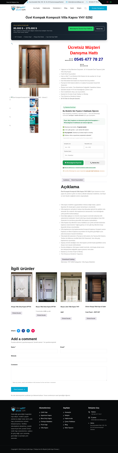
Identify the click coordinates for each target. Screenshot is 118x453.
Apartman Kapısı (46, 415)
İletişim (79, 8)
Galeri (72, 8)
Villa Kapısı (44, 428)
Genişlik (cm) (67, 143)
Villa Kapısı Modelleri (88, 262)
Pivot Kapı (44, 424)
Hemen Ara (99, 28)
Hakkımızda (46, 8)
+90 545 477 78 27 (94, 2)
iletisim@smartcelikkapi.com (76, 2)
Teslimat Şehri (67, 151)
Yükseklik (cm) (88, 143)
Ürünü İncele (16, 313)
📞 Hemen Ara (94, 163)
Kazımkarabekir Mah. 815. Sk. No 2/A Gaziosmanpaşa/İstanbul (46, 2)
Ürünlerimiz (56, 8)
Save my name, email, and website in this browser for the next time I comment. (34, 382)
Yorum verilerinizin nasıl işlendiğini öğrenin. (57, 395)
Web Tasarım (69, 428)
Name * (13, 347)
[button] (12, 43)
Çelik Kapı (44, 412)
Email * (62, 347)
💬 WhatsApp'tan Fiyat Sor (73, 163)
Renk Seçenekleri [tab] (77, 180)
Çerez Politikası (70, 421)
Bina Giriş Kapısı (46, 418)
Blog (65, 8)
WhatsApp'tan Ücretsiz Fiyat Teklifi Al (81, 28)
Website (13, 356)
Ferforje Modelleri (46, 421)
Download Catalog (68, 259)
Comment (14, 364)
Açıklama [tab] (66, 180)
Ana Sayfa (36, 8)
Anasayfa (68, 412)
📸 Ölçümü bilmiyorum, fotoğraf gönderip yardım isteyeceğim (79, 167)
